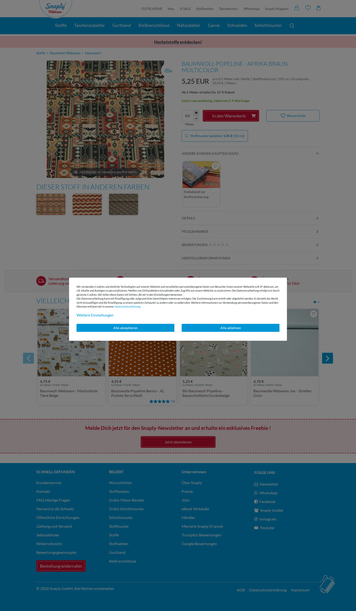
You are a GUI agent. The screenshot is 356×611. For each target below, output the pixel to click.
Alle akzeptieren (125, 328)
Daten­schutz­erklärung (127, 306)
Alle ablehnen (230, 328)
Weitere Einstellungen (95, 315)
